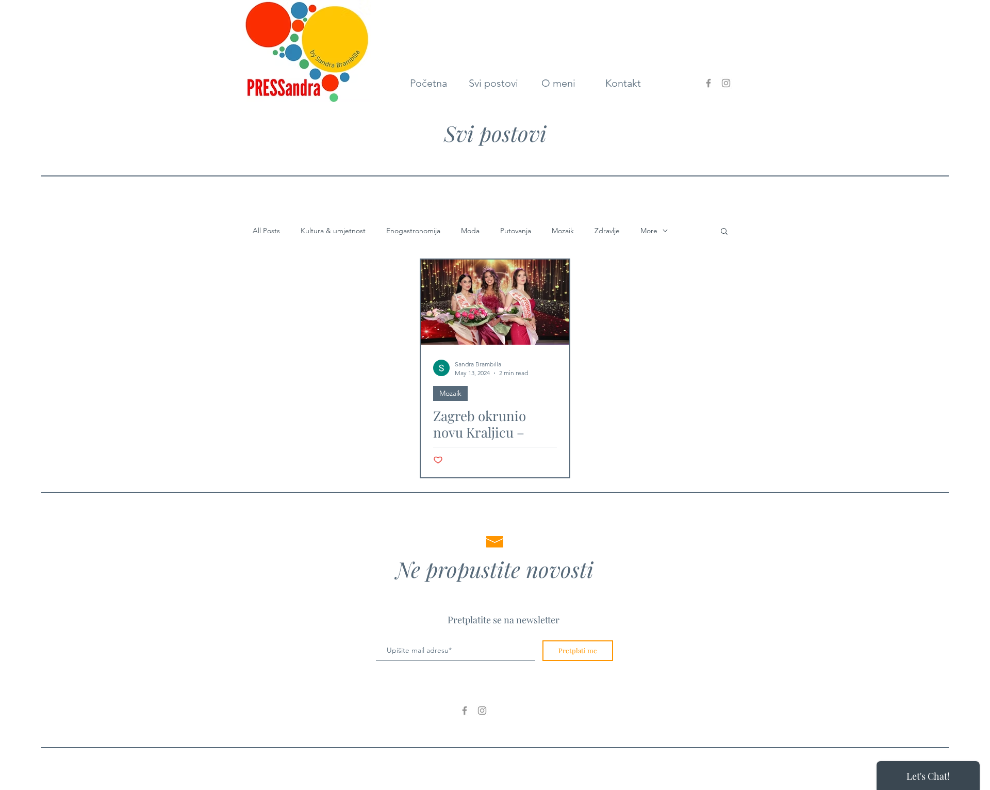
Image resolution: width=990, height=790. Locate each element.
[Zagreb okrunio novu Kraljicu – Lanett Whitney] (495, 302)
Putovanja (515, 231)
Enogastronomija (413, 231)
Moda (470, 231)
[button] (724, 232)
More (648, 231)
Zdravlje (607, 231)
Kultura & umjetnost (333, 231)
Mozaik (563, 231)
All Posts (266, 231)
